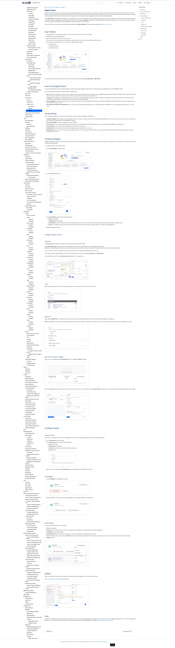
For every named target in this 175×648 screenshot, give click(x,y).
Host (141, 39)
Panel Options (143, 34)
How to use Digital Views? (145, 11)
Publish (141, 37)
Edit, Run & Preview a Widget (146, 26)
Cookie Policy (105, 641)
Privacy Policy (98, 641)
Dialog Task (143, 20)
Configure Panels (143, 28)
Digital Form (143, 24)
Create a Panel (143, 30)
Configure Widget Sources (146, 18)
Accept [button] (112, 644)
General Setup (143, 13)
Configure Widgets (144, 15)
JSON (142, 22)
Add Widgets (143, 32)
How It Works (142, 9)
